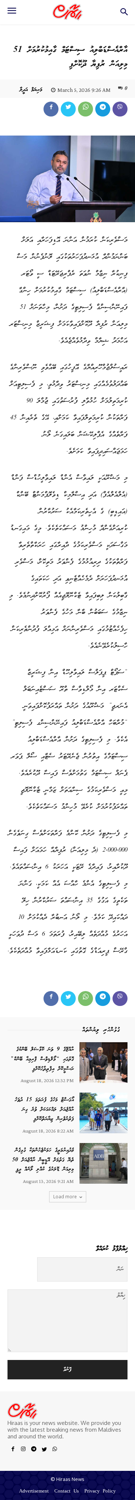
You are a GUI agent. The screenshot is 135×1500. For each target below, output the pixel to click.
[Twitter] (68, 109)
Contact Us (66, 1491)
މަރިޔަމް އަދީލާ (31, 90)
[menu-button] (12, 13)
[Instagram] (23, 1450)
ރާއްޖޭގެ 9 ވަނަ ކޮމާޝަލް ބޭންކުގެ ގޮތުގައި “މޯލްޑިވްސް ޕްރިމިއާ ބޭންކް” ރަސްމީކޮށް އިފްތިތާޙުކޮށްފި (42, 1059)
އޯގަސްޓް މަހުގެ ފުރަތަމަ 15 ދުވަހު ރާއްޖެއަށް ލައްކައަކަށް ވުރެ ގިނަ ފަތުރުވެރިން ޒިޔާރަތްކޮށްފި (44, 1110)
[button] (124, 14)
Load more (65, 1196)
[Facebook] (51, 109)
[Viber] (120, 109)
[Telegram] (102, 109)
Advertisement (34, 1491)
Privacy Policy (100, 1491)
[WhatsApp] (85, 109)
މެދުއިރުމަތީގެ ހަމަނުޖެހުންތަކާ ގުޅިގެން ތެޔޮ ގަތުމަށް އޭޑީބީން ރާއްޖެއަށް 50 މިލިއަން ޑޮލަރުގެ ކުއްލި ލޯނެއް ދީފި (43, 1160)
